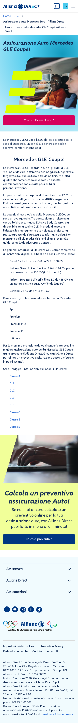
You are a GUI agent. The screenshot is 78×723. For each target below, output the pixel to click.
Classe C (15, 412)
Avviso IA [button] (53, 651)
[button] (69, 569)
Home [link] (7, 16)
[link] (65, 6)
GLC (12, 390)
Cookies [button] (37, 651)
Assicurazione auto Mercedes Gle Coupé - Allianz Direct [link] (35, 29)
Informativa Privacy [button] (51, 646)
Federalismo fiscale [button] (15, 651)
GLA (12, 383)
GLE (12, 398)
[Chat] (57, 6)
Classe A (15, 376)
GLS (12, 405)
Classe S (15, 427)
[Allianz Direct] (21, 6)
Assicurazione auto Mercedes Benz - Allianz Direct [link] (33, 21)
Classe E (15, 419)
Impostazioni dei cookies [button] (18, 646)
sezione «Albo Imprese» (58, 714)
